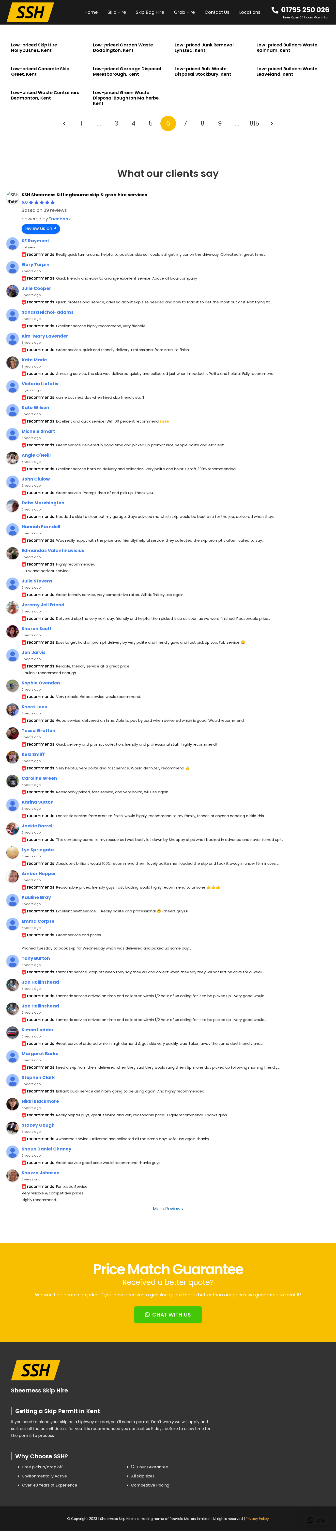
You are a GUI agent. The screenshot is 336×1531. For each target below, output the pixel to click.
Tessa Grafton (38, 730)
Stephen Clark (38, 1077)
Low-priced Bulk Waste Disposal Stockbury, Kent (203, 71)
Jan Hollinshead (40, 982)
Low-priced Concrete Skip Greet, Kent (40, 71)
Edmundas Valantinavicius (53, 550)
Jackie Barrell (38, 826)
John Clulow (36, 479)
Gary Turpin (35, 264)
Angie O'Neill (36, 455)
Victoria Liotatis (40, 384)
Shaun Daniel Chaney (46, 1149)
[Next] (271, 123)
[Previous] (64, 123)
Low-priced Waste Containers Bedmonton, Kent (45, 95)
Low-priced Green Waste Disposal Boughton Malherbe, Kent (126, 97)
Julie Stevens (37, 581)
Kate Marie (34, 360)
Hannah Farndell (41, 527)
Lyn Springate (38, 850)
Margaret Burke (40, 1053)
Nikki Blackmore (40, 1101)
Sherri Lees (34, 707)
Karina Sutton (38, 802)
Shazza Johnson (41, 1173)
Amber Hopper (39, 873)
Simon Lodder (38, 1030)
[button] (263, 12)
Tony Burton (36, 958)
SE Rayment (35, 241)
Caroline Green (39, 778)
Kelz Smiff (33, 754)
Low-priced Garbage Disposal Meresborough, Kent (127, 71)
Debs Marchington (43, 503)
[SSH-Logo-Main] (30, 12)
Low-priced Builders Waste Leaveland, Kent (287, 71)
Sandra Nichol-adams (48, 312)
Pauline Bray (36, 897)
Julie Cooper (36, 288)
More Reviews (168, 1208)
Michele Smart (38, 431)
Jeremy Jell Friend (43, 605)
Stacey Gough (38, 1125)
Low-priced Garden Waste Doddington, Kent (123, 47)
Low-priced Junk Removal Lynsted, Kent (204, 47)
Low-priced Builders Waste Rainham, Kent (287, 47)
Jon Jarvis (34, 652)
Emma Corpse (38, 921)
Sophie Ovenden (41, 683)
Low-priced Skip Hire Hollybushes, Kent (34, 47)
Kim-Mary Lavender (45, 336)
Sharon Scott (37, 628)
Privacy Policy (257, 1518)
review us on (38, 228)
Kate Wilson (35, 407)
